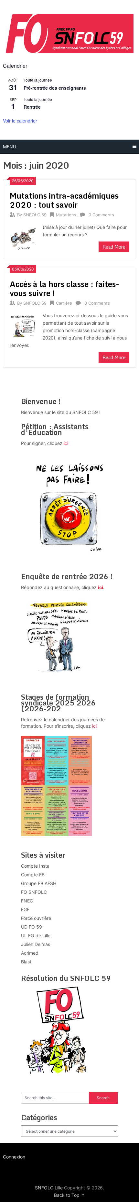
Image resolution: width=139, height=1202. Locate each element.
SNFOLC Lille (49, 1187)
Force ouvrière (36, 918)
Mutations (66, 214)
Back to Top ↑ (69, 1195)
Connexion (14, 1156)
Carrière (64, 303)
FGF (25, 909)
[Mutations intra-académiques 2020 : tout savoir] (23, 237)
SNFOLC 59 (35, 214)
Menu (9, 146)
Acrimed (29, 953)
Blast (26, 961)
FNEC (27, 900)
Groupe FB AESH (38, 883)
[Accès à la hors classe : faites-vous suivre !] (23, 326)
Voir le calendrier (20, 120)
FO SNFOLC (34, 892)
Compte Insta (35, 866)
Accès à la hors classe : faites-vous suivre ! (64, 288)
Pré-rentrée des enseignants (55, 87)
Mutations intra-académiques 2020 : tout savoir (64, 200)
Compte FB (33, 874)
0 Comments (101, 214)
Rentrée (32, 106)
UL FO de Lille (35, 935)
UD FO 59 (31, 927)
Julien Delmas (35, 944)
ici (66, 443)
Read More (113, 247)
